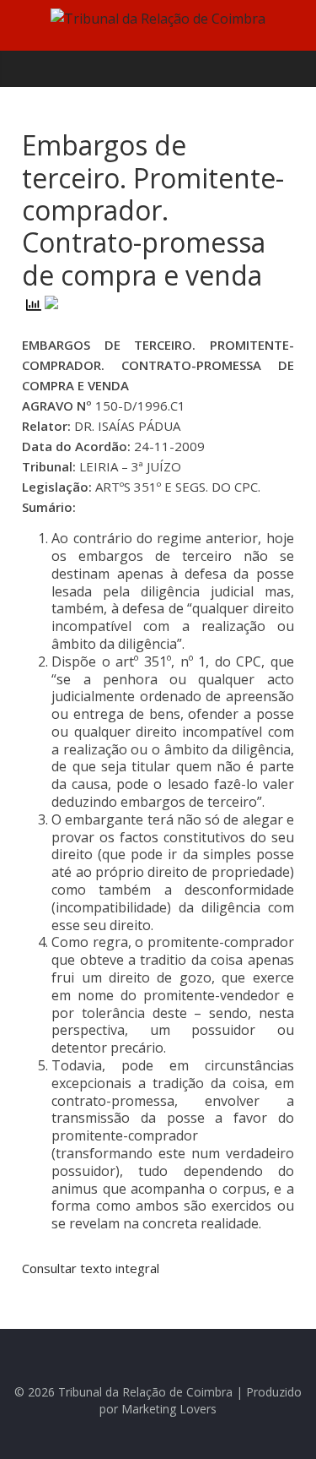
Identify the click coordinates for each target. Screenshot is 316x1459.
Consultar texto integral (90, 1268)
